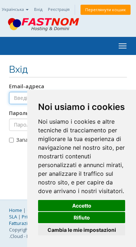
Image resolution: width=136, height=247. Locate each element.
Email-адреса (26, 86)
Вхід (38, 9)
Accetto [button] (81, 206)
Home (15, 210)
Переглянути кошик (105, 9)
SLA (13, 217)
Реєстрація (59, 9)
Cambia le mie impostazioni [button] (82, 230)
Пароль (19, 113)
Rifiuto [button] (82, 217)
